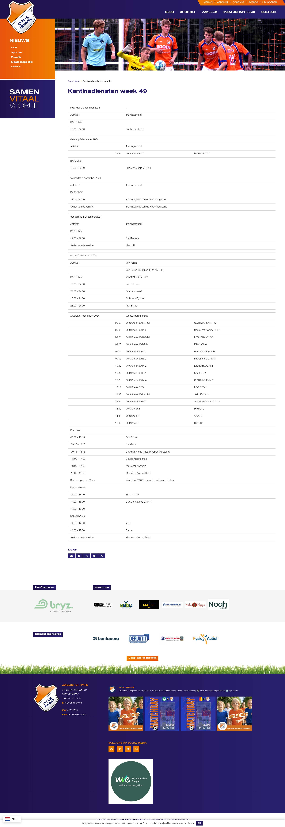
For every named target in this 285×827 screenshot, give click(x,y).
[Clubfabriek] (172, 605)
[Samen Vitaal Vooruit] (32, 98)
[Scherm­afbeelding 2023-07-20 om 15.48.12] (139, 638)
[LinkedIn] (128, 749)
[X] (120, 749)
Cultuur (15, 67)
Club (14, 48)
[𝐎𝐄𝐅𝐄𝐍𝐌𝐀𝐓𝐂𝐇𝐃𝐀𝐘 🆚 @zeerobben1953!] (162, 714)
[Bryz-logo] (53, 605)
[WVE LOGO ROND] (180, 781)
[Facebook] (111, 749)
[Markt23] (149, 604)
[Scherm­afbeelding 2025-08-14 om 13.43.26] (218, 604)
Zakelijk (16, 57)
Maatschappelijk (22, 62)
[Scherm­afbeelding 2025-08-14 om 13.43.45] (195, 605)
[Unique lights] (103, 604)
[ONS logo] (21, 17)
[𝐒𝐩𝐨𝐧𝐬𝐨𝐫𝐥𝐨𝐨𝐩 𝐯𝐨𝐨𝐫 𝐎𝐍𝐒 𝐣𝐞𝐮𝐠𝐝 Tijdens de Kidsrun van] (234, 714)
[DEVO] (126, 604)
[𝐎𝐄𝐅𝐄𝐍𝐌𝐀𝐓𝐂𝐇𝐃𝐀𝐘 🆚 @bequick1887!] (198, 714)
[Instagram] (136, 749)
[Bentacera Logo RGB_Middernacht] (106, 638)
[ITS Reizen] (172, 638)
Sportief (16, 53)
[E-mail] (71, 555)
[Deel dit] (79, 555)
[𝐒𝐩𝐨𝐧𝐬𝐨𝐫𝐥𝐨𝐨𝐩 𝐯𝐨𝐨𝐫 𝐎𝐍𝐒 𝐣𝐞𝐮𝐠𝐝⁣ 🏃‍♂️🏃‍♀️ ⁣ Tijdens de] (126, 714)
